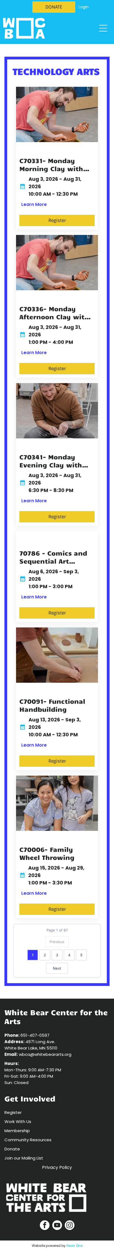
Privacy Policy (57, 1167)
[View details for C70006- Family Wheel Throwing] (57, 803)
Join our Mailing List (23, 1158)
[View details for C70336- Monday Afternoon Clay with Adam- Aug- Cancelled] (57, 262)
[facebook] (45, 1225)
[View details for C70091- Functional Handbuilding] (57, 655)
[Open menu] (103, 28)
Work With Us (17, 1121)
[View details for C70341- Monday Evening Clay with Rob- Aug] (57, 410)
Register (13, 1112)
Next (57, 968)
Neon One (74, 1245)
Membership (17, 1131)
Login (84, 7)
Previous (57, 941)
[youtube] (57, 1225)
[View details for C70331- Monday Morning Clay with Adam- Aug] (57, 114)
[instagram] (69, 1225)
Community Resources (27, 1140)
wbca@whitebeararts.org (45, 1054)
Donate (12, 1149)
